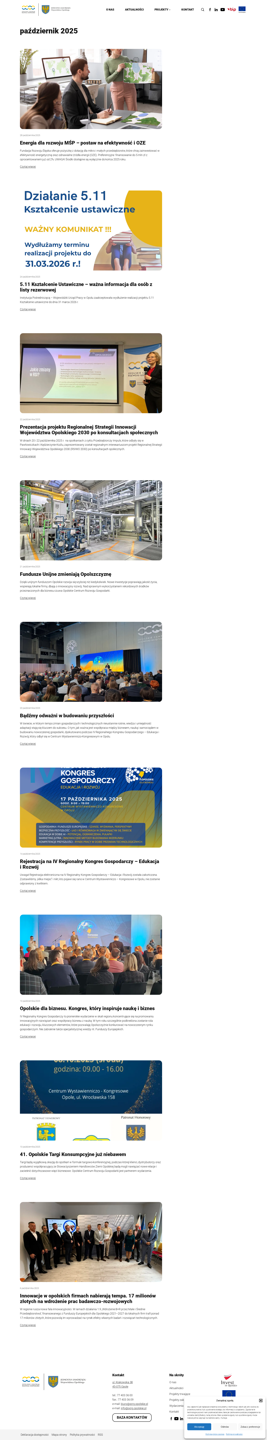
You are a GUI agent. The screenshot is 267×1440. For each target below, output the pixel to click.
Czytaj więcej (28, 166)
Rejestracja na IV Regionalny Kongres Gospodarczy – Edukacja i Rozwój (89, 864)
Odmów (225, 1426)
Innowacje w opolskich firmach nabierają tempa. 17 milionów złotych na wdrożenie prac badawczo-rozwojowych (88, 1298)
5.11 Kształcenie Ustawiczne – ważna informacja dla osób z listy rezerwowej (86, 287)
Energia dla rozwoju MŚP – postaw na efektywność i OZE (83, 143)
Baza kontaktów (132, 1417)
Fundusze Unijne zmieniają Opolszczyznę (65, 574)
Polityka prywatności (234, 1434)
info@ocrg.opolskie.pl (133, 1408)
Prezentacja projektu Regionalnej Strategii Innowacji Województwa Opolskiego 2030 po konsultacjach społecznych (89, 429)
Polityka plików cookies (215, 1434)
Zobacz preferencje (250, 1426)
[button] (260, 1400)
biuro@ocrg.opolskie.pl (134, 1403)
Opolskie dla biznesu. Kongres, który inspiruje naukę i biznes (87, 1008)
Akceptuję (199, 1426)
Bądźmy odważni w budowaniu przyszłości (67, 715)
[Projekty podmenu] (170, 10)
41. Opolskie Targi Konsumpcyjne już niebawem (73, 1154)
